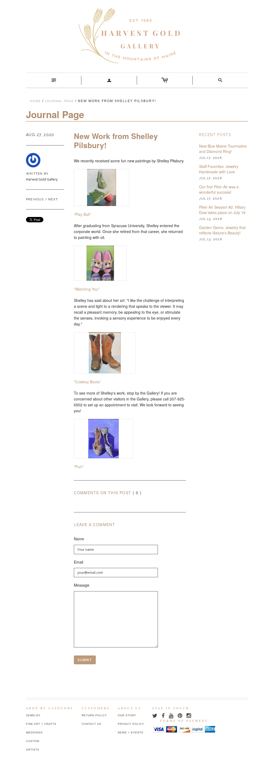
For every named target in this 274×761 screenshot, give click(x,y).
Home (35, 101)
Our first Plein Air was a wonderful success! (219, 189)
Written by (37, 173)
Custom (32, 741)
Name (79, 538)
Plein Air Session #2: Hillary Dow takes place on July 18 (222, 210)
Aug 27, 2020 (40, 135)
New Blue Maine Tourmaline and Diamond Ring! (223, 149)
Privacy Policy (131, 723)
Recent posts (215, 135)
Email (78, 562)
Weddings (34, 732)
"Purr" (79, 466)
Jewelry (33, 715)
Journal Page (59, 101)
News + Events (130, 732)
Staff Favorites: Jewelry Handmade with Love (218, 169)
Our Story (127, 715)
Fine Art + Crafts (41, 723)
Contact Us (91, 723)
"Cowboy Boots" (87, 381)
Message (81, 585)
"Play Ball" (82, 214)
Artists (32, 749)
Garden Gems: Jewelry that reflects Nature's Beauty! (222, 230)
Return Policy (94, 715)
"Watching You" (87, 289)
